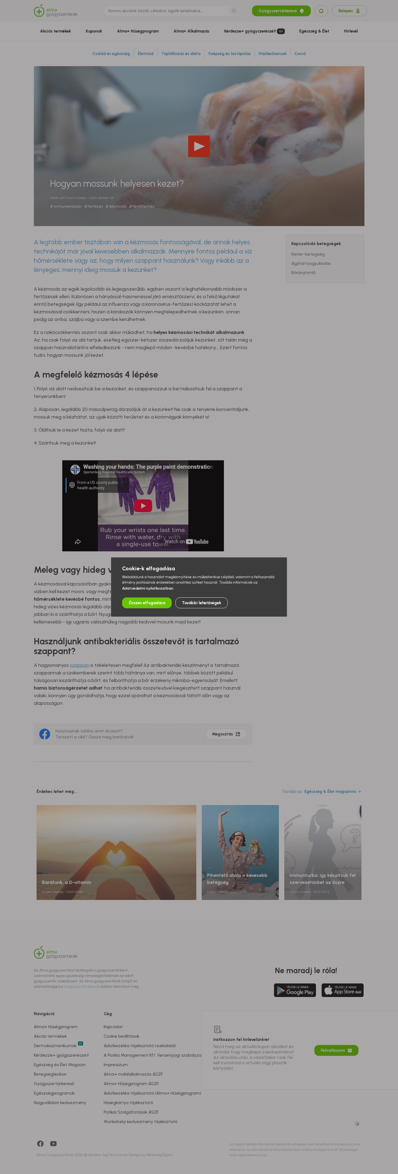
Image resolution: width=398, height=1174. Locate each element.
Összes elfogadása (147, 602)
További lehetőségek (201, 602)
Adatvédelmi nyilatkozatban (147, 588)
